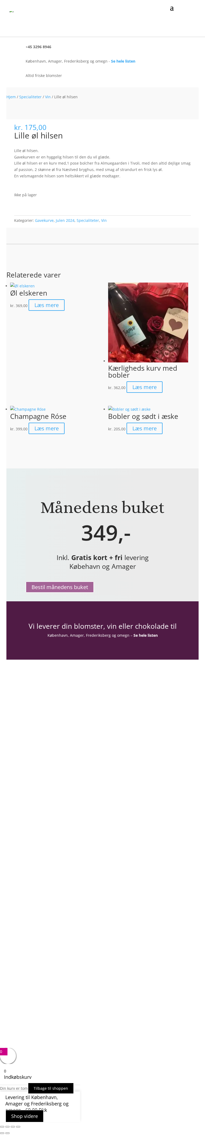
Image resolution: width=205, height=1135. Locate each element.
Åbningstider (39, 758)
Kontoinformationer (46, 723)
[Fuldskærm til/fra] (7, 1127)
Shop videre (24, 1116)
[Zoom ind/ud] (2, 1127)
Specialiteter (30, 96)
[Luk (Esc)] (18, 1127)
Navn (30, 969)
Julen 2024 (65, 220)
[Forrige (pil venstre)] (2, 1133)
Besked (32, 1000)
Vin (48, 96)
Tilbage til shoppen (51, 1088)
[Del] (13, 1127)
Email (31, 980)
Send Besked (48, 1019)
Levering (34, 788)
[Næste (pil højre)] (7, 1133)
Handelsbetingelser (45, 773)
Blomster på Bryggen (47, 796)
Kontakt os (36, 765)
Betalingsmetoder (44, 781)
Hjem (11, 96)
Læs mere (46, 305)
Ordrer (33, 731)
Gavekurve (44, 220)
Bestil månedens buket (59, 587)
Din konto (35, 715)
